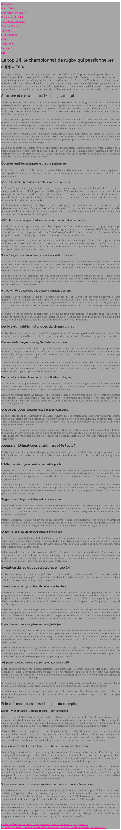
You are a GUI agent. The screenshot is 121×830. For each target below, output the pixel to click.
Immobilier (7, 3)
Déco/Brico (8, 8)
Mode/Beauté (9, 34)
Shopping (6, 47)
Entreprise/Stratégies (14, 12)
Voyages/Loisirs (10, 25)
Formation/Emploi (12, 17)
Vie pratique (8, 43)
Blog (3, 52)
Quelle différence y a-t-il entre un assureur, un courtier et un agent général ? (44, 824)
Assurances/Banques (13, 21)
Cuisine (5, 39)
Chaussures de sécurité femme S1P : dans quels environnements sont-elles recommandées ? (53, 827)
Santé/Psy (7, 30)
